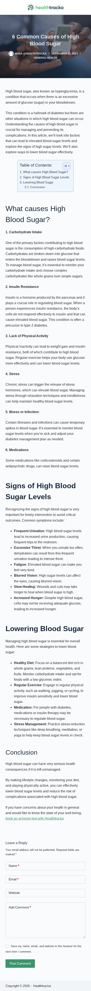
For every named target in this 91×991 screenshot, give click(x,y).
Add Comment (20, 907)
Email (14, 879)
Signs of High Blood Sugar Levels (46, 177)
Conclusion (37, 187)
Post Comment (20, 963)
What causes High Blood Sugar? (45, 172)
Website (14, 893)
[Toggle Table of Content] (64, 165)
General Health (45, 57)
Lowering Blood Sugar (38, 182)
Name (14, 866)
